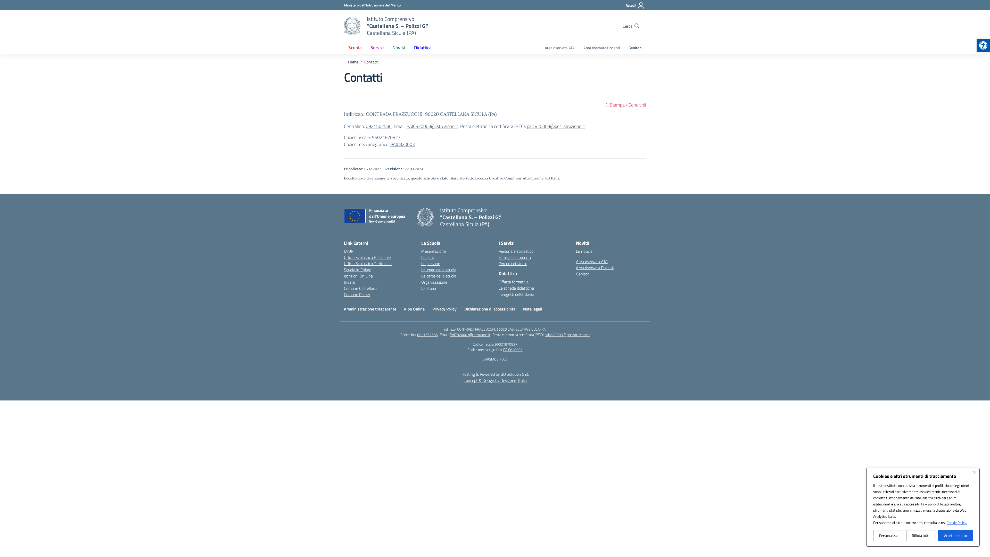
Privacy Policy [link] (444, 309)
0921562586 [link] (379, 126)
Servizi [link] (377, 47)
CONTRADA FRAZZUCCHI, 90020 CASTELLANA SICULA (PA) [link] (431, 114)
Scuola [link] (355, 47)
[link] (983, 45)
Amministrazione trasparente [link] (370, 309)
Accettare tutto (955, 535)
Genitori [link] (635, 48)
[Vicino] (974, 472)
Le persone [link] (430, 263)
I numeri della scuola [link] (438, 270)
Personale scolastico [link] (516, 251)
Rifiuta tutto (921, 535)
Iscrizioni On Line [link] (358, 276)
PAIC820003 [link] (402, 144)
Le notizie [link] (584, 251)
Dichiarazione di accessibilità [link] (489, 309)
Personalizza (888, 535)
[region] (923, 507)
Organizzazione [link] (434, 282)
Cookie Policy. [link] (957, 522)
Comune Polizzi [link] (357, 294)
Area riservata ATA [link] (560, 48)
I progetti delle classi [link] (516, 294)
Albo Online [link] (414, 309)
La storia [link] (428, 288)
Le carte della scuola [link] (438, 276)
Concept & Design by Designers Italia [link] (495, 380)
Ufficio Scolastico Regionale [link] (367, 257)
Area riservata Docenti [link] (601, 48)
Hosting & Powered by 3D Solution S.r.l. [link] (495, 374)
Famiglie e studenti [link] (515, 257)
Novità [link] (398, 47)
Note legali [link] (532, 309)
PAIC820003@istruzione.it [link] (432, 126)
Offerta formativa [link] (514, 282)
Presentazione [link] (433, 251)
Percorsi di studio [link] (513, 263)
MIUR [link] (348, 251)
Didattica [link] (423, 47)
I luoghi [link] (427, 257)
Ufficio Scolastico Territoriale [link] (368, 263)
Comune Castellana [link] (360, 288)
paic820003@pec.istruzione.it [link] (556, 126)
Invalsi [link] (349, 282)
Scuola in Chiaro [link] (357, 270)
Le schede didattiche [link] (516, 288)
